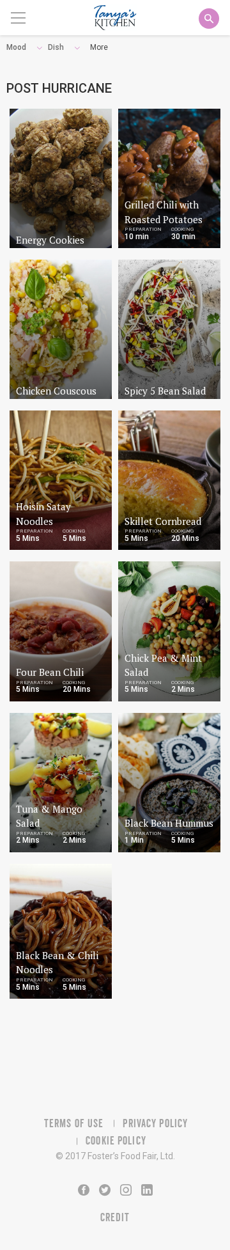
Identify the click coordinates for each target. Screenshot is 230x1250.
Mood (16, 47)
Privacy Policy (155, 1123)
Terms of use (73, 1123)
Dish (56, 47)
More (99, 47)
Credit (114, 1217)
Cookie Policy (116, 1140)
